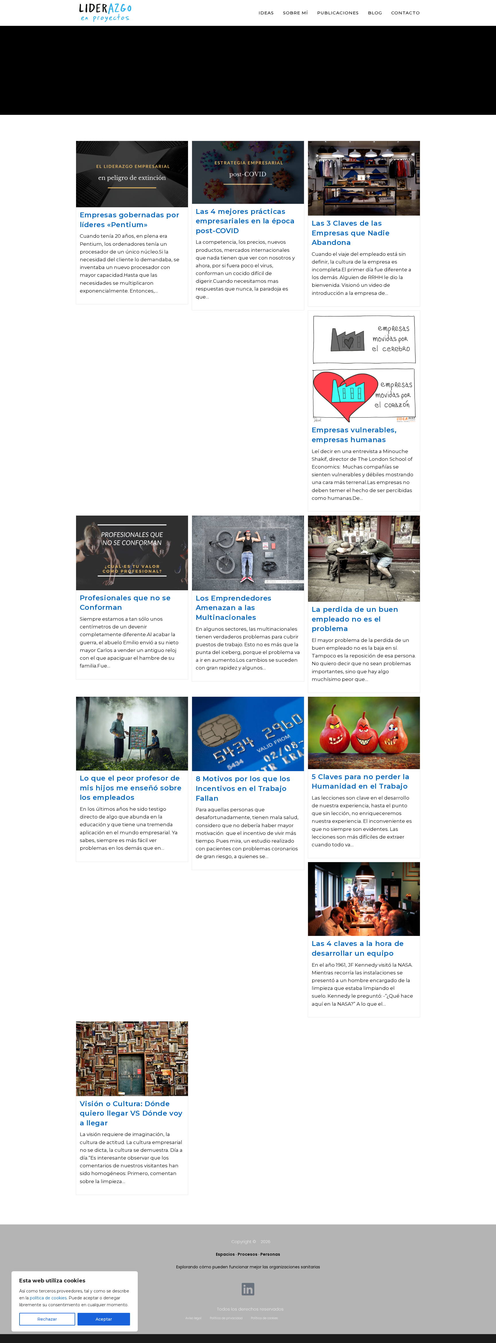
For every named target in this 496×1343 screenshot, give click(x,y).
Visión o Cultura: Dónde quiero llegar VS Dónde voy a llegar (131, 1113)
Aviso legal (193, 1318)
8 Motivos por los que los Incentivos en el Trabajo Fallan (243, 788)
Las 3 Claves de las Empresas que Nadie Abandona (351, 233)
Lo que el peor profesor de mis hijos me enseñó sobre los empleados (131, 788)
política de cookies (48, 1298)
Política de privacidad (226, 1318)
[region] (74, 1301)
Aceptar (104, 1319)
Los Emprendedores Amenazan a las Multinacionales (234, 608)
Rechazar (47, 1319)
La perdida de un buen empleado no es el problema (355, 619)
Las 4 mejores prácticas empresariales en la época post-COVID (245, 221)
